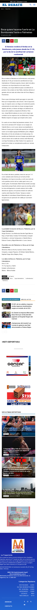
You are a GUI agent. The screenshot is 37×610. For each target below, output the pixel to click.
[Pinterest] (12, 41)
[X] (8, 41)
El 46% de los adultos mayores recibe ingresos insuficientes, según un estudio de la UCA (22, 306)
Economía (6, 496)
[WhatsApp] (16, 41)
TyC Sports (11, 276)
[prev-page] (3, 332)
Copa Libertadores (19, 278)
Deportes (7, 9)
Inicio (2, 9)
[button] (20, 366)
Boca (11, 278)
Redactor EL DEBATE (14, 454)
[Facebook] (3, 41)
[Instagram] (27, 602)
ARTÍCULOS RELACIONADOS (11, 299)
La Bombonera (29, 278)
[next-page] (6, 332)
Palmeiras (5, 280)
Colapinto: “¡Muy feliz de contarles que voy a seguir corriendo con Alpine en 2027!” (17, 450)
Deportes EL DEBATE (14, 434)
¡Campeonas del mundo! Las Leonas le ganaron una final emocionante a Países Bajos (21, 325)
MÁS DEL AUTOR (26, 299)
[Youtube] (24, 605)
